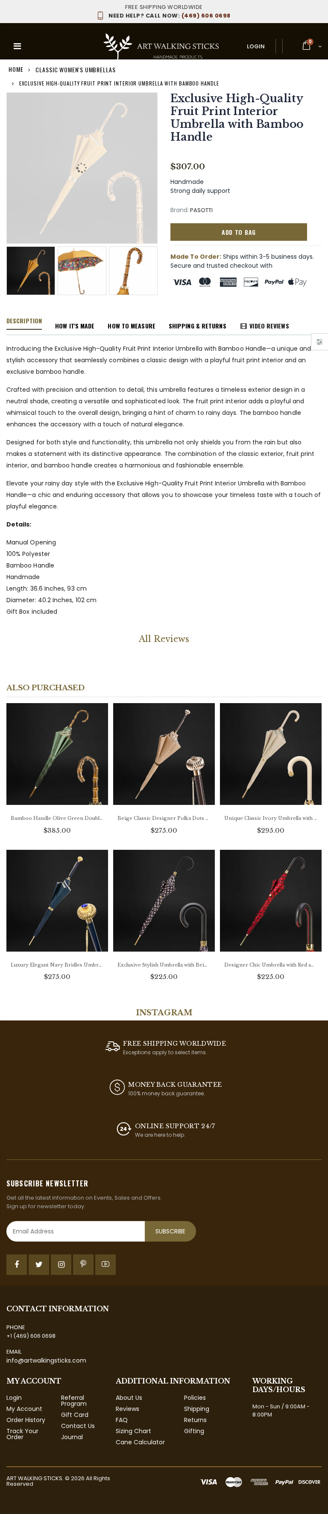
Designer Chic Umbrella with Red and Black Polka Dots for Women (270, 965)
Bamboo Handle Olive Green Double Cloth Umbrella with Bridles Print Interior (57, 818)
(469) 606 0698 (169, 16)
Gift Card (74, 1415)
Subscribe (170, 1231)
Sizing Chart (133, 1431)
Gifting (194, 1431)
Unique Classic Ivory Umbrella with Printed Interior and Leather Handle (270, 818)
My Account (24, 1409)
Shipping (196, 1409)
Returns (195, 1420)
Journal (72, 1437)
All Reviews (164, 639)
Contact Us (78, 1426)
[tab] (24, 321)
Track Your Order (22, 1434)
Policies (195, 1397)
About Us (129, 1397)
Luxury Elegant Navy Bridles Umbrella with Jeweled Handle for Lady (57, 965)
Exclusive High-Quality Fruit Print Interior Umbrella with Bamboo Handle (237, 118)
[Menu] (17, 46)
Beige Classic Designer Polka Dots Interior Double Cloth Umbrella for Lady (164, 818)
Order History (25, 1420)
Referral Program (74, 1400)
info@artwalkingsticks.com (46, 1360)
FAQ (122, 1420)
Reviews (127, 1409)
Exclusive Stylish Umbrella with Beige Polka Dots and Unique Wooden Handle (164, 965)
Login (256, 46)
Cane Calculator (140, 1442)
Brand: (179, 210)
